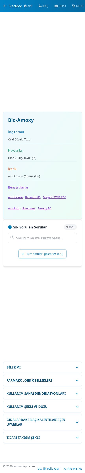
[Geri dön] (5, 6)
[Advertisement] (42, 64)
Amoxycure (15, 197)
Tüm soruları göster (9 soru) (44, 254)
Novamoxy (28, 208)
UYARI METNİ (73, 468)
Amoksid (13, 208)
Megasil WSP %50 (54, 197)
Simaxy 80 (44, 208)
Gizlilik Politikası (48, 468)
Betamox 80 (33, 197)
